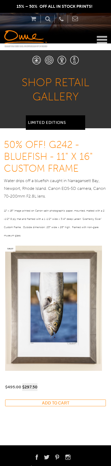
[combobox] (55, 120)
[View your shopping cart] (35, 19)
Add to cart (55, 403)
